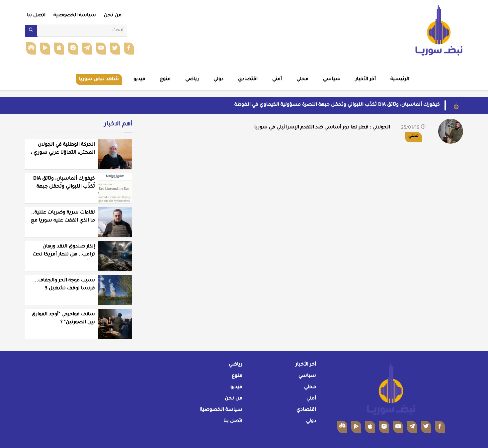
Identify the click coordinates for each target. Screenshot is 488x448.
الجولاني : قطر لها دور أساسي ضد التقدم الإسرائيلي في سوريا (322, 127)
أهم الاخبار (118, 124)
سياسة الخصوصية (74, 15)
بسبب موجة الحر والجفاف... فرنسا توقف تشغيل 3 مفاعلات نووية (64, 288)
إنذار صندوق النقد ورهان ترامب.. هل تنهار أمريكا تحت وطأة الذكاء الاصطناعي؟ (64, 254)
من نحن (113, 15)
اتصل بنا (36, 15)
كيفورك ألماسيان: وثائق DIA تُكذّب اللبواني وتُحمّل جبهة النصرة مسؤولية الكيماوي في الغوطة (337, 105)
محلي (413, 136)
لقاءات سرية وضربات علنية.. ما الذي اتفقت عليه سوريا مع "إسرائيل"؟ (63, 220)
